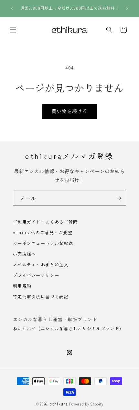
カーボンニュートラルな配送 (43, 243)
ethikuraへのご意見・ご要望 (42, 232)
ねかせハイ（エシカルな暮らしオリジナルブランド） (68, 328)
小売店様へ (24, 254)
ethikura (59, 404)
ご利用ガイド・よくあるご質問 (45, 222)
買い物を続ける (69, 111)
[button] (13, 30)
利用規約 (22, 286)
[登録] (119, 198)
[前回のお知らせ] (12, 8)
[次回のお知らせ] (127, 8)
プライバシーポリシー (36, 275)
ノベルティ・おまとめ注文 (41, 264)
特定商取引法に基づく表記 (41, 296)
